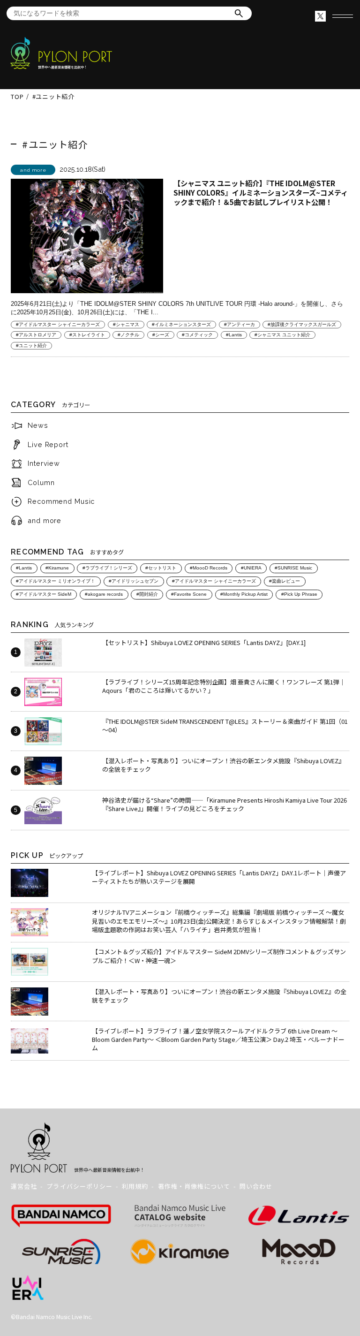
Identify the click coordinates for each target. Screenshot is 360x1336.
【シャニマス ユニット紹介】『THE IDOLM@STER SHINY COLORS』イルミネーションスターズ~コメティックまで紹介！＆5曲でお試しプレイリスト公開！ (260, 192)
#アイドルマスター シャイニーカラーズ (58, 324)
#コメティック (197, 334)
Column (41, 482)
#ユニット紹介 (31, 345)
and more (44, 520)
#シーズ (160, 334)
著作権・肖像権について (194, 1186)
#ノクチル (128, 334)
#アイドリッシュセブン (133, 581)
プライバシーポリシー (79, 1186)
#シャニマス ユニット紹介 (282, 334)
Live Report (48, 444)
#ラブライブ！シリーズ (107, 567)
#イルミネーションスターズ (181, 324)
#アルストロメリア (36, 334)
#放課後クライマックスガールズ (302, 324)
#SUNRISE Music (293, 567)
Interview (44, 463)
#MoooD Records (208, 567)
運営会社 (24, 1186)
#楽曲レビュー (284, 581)
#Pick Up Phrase (299, 594)
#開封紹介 (147, 594)
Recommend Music (61, 501)
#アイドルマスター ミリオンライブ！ (55, 581)
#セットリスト (160, 567)
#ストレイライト (87, 334)
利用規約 (135, 1186)
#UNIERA (251, 567)
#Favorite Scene (189, 594)
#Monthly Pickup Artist (244, 594)
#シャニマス (126, 324)
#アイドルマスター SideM (43, 594)
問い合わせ (256, 1186)
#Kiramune (57, 567)
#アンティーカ (239, 324)
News (38, 425)
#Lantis (234, 334)
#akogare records (104, 594)
